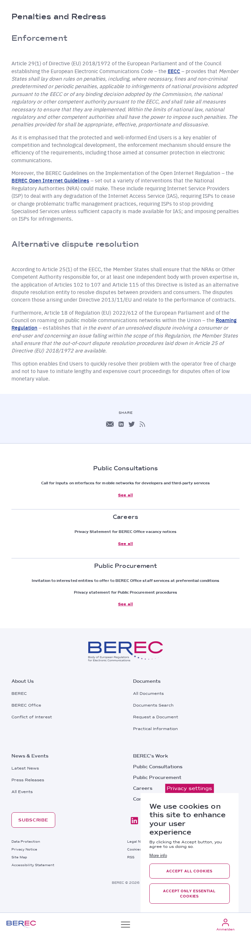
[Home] (21, 924)
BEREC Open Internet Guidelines (50, 180)
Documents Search (153, 705)
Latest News (25, 768)
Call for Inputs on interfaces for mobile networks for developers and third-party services (125, 483)
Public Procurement (157, 777)
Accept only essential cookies (189, 893)
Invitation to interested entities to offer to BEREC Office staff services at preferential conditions (126, 580)
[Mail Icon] (110, 424)
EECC (174, 71)
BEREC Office (26, 705)
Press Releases (27, 780)
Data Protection (25, 841)
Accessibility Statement (32, 865)
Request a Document (155, 717)
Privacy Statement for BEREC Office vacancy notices (126, 531)
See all (125, 495)
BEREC (19, 693)
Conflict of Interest (31, 717)
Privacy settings (189, 788)
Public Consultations (157, 766)
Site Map (19, 857)
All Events (22, 791)
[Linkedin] (134, 820)
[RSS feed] (142, 424)
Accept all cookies (189, 871)
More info (158, 855)
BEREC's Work (150, 755)
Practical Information (155, 728)
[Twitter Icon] (131, 424)
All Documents (148, 693)
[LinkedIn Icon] (121, 424)
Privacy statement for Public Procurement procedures (125, 592)
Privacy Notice (24, 849)
